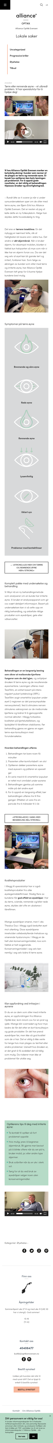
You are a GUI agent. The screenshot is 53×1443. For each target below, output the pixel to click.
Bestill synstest (26, 1389)
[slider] (24, 142)
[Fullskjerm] (45, 142)
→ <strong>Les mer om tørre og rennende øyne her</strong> (26, 567)
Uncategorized (17, 49)
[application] (26, 132)
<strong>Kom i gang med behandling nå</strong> (26, 818)
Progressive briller (19, 55)
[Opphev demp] (41, 142)
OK (33, 1436)
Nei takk (21, 1436)
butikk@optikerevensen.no (26, 1353)
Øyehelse (14, 62)
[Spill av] (8, 142)
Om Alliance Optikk (31, 1410)
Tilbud (13, 68)
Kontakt (16, 1410)
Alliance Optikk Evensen (26, 28)
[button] (26, 132)
